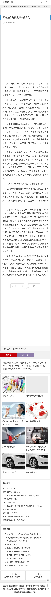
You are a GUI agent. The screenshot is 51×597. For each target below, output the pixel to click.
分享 (35, 286)
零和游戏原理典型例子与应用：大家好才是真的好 (22, 496)
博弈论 (16, 6)
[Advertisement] (25, 53)
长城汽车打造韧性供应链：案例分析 (19, 555)
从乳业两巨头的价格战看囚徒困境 (16, 516)
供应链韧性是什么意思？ (14, 558)
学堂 (11, 6)
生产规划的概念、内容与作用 (16, 541)
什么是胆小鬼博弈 (9, 472)
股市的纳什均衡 (8, 447)
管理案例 (24, 6)
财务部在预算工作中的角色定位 (17, 565)
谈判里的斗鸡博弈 (33, 472)
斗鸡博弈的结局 (8, 396)
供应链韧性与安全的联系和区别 (17, 552)
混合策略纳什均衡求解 (34, 396)
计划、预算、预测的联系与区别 (17, 562)
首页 (5, 6)
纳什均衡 (25, 355)
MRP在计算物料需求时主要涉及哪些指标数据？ (23, 538)
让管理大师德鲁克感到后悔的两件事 (19, 548)
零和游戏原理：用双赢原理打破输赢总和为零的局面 (23, 506)
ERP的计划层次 (11, 545)
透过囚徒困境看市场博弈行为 (14, 520)
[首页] (48, 580)
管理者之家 (7, 2)
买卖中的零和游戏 (33, 421)
